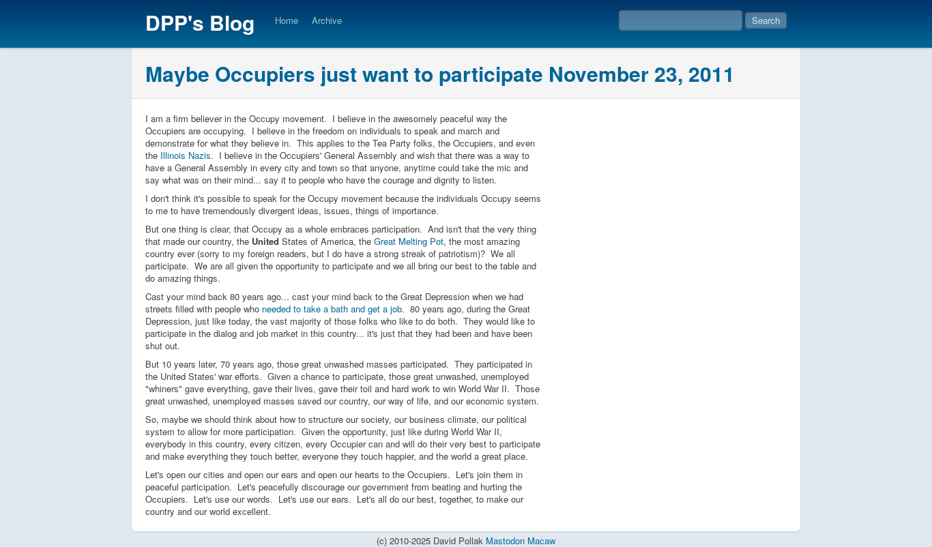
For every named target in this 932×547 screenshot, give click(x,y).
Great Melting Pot (408, 241)
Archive (327, 20)
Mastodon (505, 540)
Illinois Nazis (185, 155)
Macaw (541, 540)
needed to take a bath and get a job (332, 308)
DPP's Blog (199, 22)
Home (286, 20)
